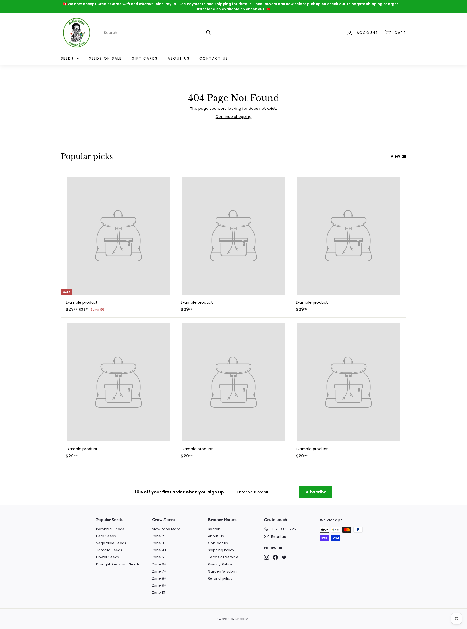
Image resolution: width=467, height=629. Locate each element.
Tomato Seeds (109, 550)
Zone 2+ (159, 536)
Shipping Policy (221, 550)
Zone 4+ (159, 550)
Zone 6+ (159, 564)
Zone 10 (158, 592)
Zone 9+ (159, 585)
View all (398, 156)
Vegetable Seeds (111, 543)
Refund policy (220, 578)
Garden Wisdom (222, 571)
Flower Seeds (107, 557)
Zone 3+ (159, 543)
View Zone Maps (166, 529)
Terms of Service (223, 557)
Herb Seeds (106, 536)
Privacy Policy (220, 564)
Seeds (68, 58)
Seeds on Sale (105, 58)
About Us (178, 58)
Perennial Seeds (110, 529)
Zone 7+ (159, 571)
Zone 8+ (159, 578)
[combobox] (157, 33)
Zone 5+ (159, 557)
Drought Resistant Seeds (118, 564)
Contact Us (213, 58)
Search (214, 529)
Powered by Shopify (231, 618)
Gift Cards (145, 58)
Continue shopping (233, 116)
